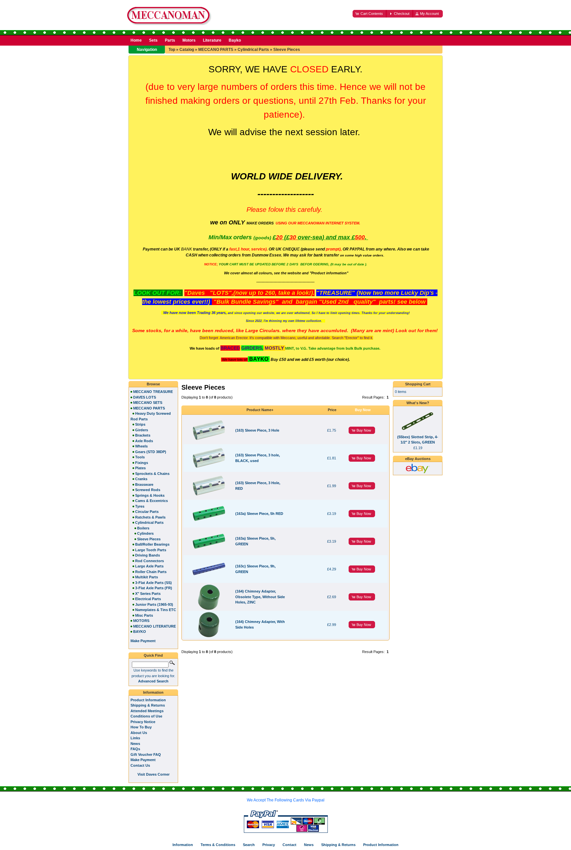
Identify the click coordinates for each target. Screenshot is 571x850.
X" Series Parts (148, 594)
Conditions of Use (146, 716)
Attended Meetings (147, 711)
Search (249, 845)
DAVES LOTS (144, 397)
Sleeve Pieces (286, 49)
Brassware (144, 484)
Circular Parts (147, 512)
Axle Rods (144, 441)
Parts (170, 40)
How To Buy (141, 727)
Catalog (186, 49)
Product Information (148, 700)
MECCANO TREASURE (153, 392)
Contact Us (140, 765)
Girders (141, 430)
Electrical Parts (148, 599)
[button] (370, 14)
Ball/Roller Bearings (152, 544)
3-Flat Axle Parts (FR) (153, 588)
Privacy (268, 845)
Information (153, 692)
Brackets (142, 435)
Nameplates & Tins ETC (155, 610)
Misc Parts (144, 615)
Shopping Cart (418, 384)
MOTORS (141, 621)
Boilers (143, 528)
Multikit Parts (146, 577)
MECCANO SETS (147, 403)
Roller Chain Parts (151, 572)
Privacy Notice (143, 722)
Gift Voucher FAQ (146, 754)
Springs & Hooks (150, 495)
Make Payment (143, 760)
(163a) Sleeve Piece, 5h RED (259, 514)
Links (135, 738)
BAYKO (139, 632)
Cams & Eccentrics (151, 501)
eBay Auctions (418, 459)
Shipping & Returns (148, 705)
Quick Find (153, 655)
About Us (139, 733)
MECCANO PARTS (215, 49)
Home (136, 40)
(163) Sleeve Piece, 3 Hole (257, 430)
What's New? (417, 403)
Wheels (141, 446)
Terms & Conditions (218, 845)
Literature (212, 40)
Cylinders (145, 533)
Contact (289, 845)
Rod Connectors (149, 561)
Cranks (141, 479)
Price (332, 410)
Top (172, 49)
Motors (189, 40)
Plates (140, 468)
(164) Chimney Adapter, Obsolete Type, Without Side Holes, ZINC (260, 596)
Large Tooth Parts (150, 550)
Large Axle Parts (149, 566)
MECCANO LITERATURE (154, 626)
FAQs (135, 749)
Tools (140, 457)
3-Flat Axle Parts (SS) (153, 583)
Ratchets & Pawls (150, 517)
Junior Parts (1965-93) (154, 604)
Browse (153, 384)
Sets (153, 40)
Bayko (235, 40)
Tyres (139, 506)
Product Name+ (260, 410)
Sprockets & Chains (152, 474)
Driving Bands (147, 555)
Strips (140, 424)
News (135, 744)
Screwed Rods (147, 490)
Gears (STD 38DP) (150, 452)
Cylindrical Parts (253, 49)
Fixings (141, 463)
